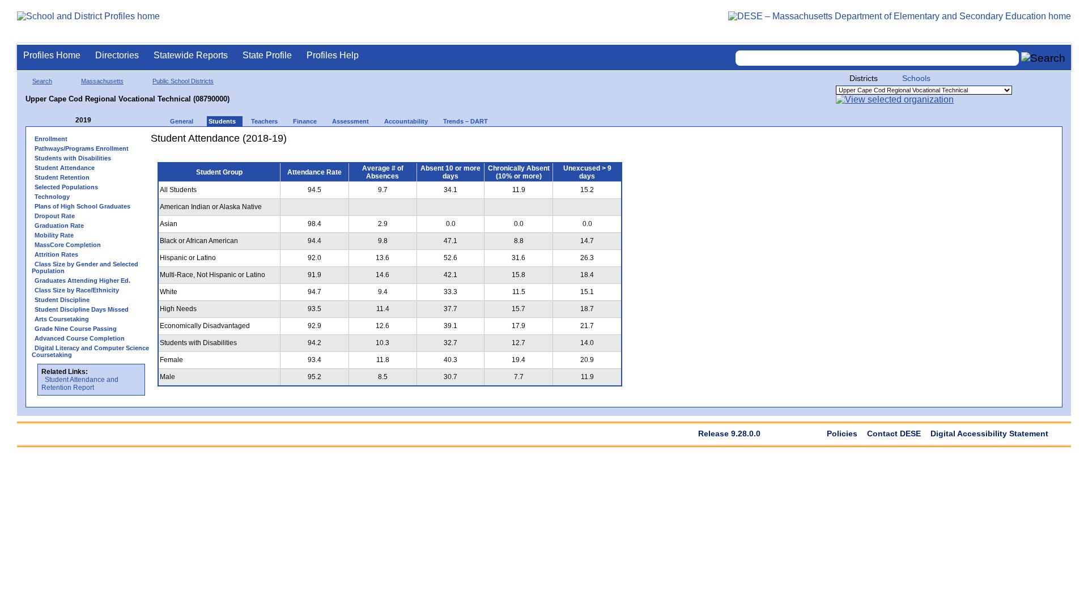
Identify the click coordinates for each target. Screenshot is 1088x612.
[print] (558, 142)
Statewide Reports (191, 55)
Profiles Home (51, 55)
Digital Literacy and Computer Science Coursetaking (90, 351)
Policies (842, 433)
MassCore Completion (68, 244)
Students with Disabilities (73, 158)
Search (42, 81)
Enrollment (51, 138)
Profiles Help (333, 55)
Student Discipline (62, 299)
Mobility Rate (54, 235)
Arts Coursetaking (62, 319)
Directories (117, 55)
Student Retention (62, 177)
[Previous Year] (67, 120)
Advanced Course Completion (80, 338)
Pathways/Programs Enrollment (82, 148)
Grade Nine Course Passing (76, 328)
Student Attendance (65, 167)
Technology (52, 196)
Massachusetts (102, 81)
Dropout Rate (55, 215)
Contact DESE (894, 433)
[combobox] (877, 58)
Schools (916, 78)
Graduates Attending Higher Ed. (82, 280)
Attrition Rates (56, 254)
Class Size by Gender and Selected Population (85, 267)
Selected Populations (66, 187)
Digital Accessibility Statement (989, 433)
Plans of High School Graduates (82, 206)
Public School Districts (183, 81)
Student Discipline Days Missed (82, 309)
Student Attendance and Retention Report (79, 384)
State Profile (267, 55)
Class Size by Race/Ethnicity (77, 290)
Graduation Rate (59, 225)
